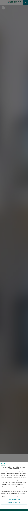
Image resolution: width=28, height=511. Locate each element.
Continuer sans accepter (14, 499)
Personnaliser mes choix (14, 502)
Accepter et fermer (14, 507)
